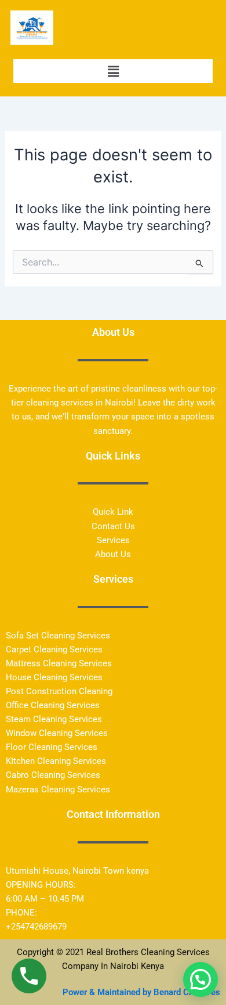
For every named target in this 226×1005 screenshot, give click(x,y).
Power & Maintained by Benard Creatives (141, 992)
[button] (113, 71)
